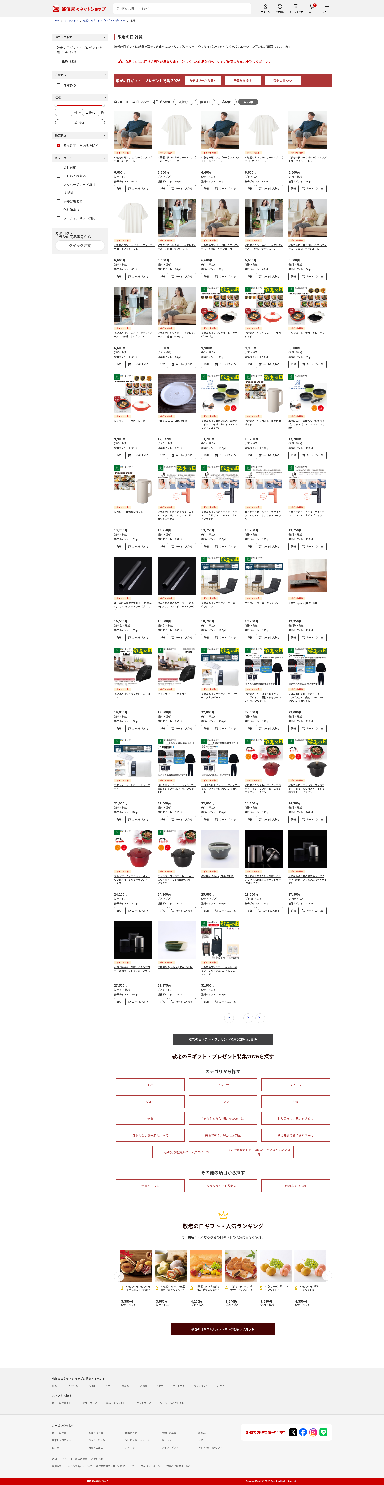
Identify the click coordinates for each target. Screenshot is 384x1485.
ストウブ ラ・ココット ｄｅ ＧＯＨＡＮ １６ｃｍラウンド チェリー (132, 879)
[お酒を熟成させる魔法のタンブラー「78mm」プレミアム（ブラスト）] (133, 940)
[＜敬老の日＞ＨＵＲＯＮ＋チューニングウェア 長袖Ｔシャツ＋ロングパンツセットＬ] (307, 667)
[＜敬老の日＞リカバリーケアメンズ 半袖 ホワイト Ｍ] (177, 130)
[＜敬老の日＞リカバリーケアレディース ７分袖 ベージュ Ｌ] (307, 218)
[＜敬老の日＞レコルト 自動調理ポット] (264, 393)
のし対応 (69, 167)
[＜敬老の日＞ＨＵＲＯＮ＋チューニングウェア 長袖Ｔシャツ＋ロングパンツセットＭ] (264, 667)
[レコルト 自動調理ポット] (133, 484)
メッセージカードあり (79, 184)
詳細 (119, 188)
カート (312, 12)
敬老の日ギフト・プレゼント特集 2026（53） (79, 49)
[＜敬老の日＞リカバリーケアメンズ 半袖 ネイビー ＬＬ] (307, 130)
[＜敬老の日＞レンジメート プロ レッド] (264, 306)
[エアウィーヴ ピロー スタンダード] (133, 758)
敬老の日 (126, 1386)
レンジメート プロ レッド (129, 421)
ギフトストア (90, 1403)
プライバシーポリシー (150, 1466)
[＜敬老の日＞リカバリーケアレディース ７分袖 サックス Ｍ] (177, 218)
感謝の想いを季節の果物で (150, 1135)
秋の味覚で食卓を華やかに (296, 1135)
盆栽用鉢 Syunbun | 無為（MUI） (175, 967)
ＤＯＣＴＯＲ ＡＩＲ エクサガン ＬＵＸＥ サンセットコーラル (263, 515)
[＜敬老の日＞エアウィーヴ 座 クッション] (220, 576)
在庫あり (69, 85)
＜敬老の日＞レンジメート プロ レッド (264, 334)
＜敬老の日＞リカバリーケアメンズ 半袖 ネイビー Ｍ (134, 159)
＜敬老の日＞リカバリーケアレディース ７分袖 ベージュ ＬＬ (177, 334)
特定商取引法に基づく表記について (115, 1466)
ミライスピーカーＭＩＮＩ (172, 694)
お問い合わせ (98, 1459)
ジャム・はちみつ (98, 1440)
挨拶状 (68, 192)
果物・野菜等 (169, 1433)
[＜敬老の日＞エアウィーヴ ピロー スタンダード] (220, 667)
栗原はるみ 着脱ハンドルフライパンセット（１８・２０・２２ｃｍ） (306, 424)
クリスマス (179, 1386)
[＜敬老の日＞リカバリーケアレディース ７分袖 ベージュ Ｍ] (220, 218)
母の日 (55, 1386)
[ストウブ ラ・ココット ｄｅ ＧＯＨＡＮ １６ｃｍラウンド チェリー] (133, 849)
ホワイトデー (224, 1386)
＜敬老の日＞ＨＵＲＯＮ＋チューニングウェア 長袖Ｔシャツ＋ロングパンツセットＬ (306, 697)
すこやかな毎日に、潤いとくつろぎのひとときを (259, 1152)
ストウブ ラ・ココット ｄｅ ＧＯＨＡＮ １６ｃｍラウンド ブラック (176, 879)
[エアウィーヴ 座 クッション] (264, 576)
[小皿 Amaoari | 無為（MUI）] (177, 393)
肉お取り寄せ (132, 1433)
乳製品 (202, 1433)
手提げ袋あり (73, 201)
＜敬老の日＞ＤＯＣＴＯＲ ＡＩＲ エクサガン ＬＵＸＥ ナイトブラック (219, 515)
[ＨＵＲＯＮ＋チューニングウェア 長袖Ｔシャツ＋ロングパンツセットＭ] (177, 758)
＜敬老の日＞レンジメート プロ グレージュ (220, 334)
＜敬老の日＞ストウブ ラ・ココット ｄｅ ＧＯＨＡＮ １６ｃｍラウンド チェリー (263, 788)
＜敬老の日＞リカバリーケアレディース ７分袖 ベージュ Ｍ (220, 246)
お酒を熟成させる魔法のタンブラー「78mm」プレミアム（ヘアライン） (307, 879)
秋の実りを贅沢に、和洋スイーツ (186, 1152)
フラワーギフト (170, 1447)
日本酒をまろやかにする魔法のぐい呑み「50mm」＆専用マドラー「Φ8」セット (263, 879)
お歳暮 (143, 1386)
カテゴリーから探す (202, 80)
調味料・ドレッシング (137, 1440)
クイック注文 (296, 12)
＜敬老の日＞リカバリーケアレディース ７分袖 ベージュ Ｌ (307, 246)
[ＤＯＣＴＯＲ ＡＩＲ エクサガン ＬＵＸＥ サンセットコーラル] (264, 484)
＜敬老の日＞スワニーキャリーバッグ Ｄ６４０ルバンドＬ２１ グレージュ (219, 970)
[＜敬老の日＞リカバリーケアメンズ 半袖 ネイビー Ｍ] (133, 130)
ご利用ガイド (59, 1459)
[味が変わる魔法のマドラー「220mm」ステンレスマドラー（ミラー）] (177, 576)
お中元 (109, 1386)
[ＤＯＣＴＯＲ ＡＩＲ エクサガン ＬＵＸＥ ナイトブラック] (307, 484)
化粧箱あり (71, 209)
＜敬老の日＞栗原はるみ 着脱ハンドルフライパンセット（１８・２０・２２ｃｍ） (219, 424)
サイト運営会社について (79, 1466)
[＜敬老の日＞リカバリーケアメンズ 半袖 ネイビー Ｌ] (220, 130)
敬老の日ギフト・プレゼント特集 (148, 80)
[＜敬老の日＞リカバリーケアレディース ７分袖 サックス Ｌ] (264, 218)
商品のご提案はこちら (178, 1466)
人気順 (183, 101)
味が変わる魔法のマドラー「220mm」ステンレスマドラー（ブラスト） (133, 606)
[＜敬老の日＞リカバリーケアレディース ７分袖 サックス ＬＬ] (133, 306)
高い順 (226, 101)
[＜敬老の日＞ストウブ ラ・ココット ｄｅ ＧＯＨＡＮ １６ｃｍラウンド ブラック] (307, 758)
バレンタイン (201, 1386)
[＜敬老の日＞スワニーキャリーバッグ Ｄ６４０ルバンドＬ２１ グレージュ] (220, 940)
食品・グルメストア (117, 1403)
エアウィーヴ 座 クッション (261, 603)
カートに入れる (140, 188)
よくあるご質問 (78, 1459)
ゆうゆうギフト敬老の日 (222, 1186)
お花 (150, 1085)
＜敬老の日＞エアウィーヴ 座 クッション (219, 604)
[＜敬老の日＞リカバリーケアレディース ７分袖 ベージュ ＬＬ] (177, 306)
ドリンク (223, 1102)
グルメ (150, 1102)
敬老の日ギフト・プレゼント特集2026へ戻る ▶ (223, 1039)
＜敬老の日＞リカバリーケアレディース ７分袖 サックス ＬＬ (133, 334)
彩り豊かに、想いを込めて (296, 1118)
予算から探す (243, 80)
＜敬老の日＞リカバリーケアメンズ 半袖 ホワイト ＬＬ (134, 246)
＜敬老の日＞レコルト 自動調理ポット (263, 422)
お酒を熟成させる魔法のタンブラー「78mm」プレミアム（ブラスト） (132, 970)
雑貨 (150, 1118)
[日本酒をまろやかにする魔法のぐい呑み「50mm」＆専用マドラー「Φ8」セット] (264, 849)
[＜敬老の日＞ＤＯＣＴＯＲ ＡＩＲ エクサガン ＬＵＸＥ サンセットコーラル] (177, 484)
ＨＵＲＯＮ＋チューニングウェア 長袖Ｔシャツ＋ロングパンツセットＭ (177, 788)
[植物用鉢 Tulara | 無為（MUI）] (220, 849)
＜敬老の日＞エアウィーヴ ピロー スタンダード (219, 695)
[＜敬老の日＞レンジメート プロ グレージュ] (220, 306)
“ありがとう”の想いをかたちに (223, 1118)
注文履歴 (280, 12)
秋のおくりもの (295, 1186)
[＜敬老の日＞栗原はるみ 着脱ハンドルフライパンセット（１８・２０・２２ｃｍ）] (220, 393)
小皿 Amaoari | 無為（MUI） (173, 421)
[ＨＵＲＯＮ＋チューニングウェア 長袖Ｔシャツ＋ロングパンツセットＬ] (220, 758)
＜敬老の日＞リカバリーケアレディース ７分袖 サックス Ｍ (177, 246)
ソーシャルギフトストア (173, 1403)
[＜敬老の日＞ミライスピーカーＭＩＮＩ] (133, 667)
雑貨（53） (70, 61)
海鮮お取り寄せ (97, 1433)
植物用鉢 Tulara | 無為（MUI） (217, 876)
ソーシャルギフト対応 (79, 218)
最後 (260, 1018)
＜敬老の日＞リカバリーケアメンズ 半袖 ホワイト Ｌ (265, 159)
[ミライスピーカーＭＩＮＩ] (177, 667)
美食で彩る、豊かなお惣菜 (223, 1135)
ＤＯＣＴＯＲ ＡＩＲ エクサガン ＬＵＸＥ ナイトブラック (306, 513)
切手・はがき (59, 1433)
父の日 (92, 1386)
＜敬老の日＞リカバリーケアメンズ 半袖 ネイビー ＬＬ (308, 159)
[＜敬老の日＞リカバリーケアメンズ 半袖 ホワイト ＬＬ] (133, 218)
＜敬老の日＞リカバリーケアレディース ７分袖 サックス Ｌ (264, 246)
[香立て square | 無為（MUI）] (307, 576)
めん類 (55, 1447)
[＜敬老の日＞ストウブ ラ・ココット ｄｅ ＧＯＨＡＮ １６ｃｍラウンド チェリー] (264, 758)
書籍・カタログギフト (210, 1447)
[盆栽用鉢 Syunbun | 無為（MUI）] (177, 940)
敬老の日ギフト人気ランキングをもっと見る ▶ (223, 1329)
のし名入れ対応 (74, 175)
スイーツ (296, 1085)
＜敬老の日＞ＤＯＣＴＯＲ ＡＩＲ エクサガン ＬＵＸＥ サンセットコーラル (176, 515)
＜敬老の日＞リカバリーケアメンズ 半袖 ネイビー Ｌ (221, 159)
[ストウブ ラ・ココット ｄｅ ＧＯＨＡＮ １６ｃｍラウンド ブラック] (177, 849)
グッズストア (144, 1403)
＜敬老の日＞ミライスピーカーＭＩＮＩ (132, 695)
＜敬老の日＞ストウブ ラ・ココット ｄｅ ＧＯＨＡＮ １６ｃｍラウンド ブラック (306, 788)
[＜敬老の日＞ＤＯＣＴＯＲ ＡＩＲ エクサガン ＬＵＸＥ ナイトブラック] (220, 484)
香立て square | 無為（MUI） (304, 603)
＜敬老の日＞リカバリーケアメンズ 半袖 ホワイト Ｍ (178, 159)
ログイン (265, 12)
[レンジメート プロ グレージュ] (307, 306)
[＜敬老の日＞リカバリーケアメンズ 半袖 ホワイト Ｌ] (264, 130)
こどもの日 (74, 1386)
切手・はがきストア (63, 1403)
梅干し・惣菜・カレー (64, 1440)
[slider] (56, 105)
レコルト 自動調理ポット (128, 512)
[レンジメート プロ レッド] (133, 393)
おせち (160, 1386)
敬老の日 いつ (282, 80)
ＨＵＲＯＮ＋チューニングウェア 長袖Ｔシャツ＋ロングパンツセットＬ (220, 788)
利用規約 (57, 1466)
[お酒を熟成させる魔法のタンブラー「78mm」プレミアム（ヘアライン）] (307, 849)
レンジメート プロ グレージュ (306, 333)
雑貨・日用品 (96, 1447)
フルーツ (223, 1085)
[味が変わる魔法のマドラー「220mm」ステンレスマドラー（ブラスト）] (133, 576)
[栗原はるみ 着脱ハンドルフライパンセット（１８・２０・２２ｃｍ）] (307, 393)
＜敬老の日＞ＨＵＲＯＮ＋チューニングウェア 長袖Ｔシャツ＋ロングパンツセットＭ (263, 697)
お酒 (296, 1102)
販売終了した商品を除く (81, 145)
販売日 (205, 101)
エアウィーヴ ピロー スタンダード (132, 786)
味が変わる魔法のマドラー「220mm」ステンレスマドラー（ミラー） (177, 604)
